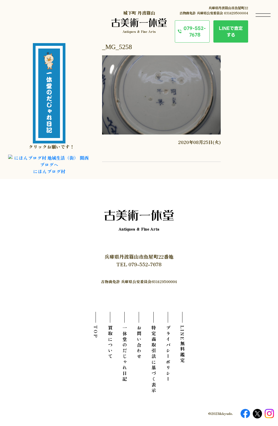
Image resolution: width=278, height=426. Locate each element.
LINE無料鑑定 (182, 344)
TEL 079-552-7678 (139, 264)
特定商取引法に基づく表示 (153, 359)
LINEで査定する (231, 31)
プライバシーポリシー (168, 353)
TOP (96, 331)
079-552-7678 (195, 31)
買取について (110, 342)
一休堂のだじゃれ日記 (124, 353)
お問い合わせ (139, 342)
